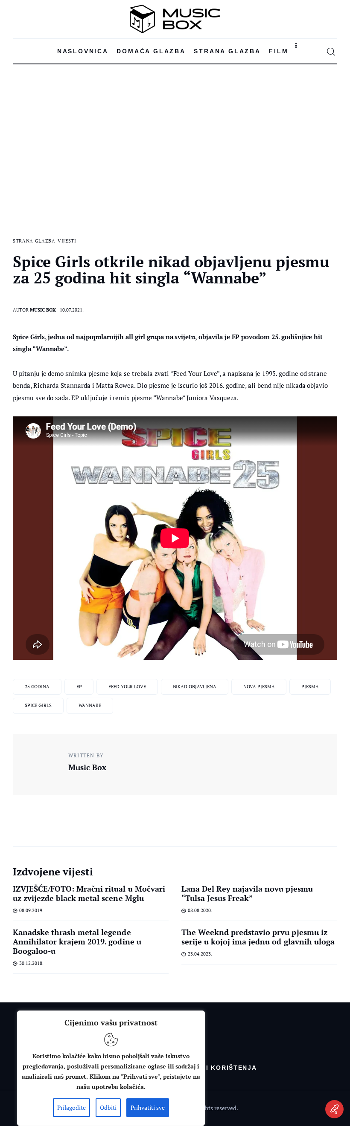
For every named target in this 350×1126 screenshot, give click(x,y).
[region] (111, 1068)
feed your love (127, 687)
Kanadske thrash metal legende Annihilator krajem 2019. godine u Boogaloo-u (77, 941)
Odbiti (108, 1107)
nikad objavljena (194, 687)
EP (79, 687)
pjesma (309, 687)
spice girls (38, 705)
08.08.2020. (200, 910)
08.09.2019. (31, 910)
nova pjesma (259, 687)
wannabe (90, 705)
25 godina (37, 687)
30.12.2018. (31, 963)
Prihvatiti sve (148, 1107)
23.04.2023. (200, 954)
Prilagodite (71, 1107)
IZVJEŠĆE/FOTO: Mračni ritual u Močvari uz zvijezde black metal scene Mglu (89, 893)
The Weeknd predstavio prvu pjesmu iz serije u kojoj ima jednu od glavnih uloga (258, 936)
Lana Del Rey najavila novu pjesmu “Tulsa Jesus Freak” (247, 893)
